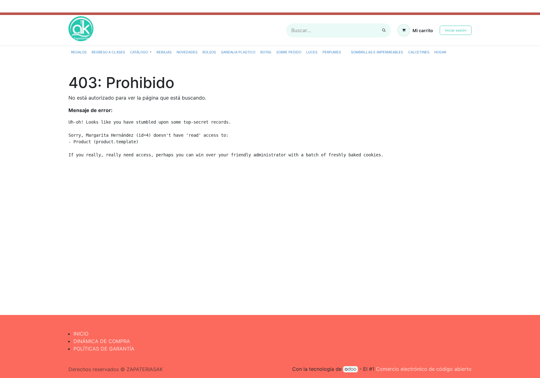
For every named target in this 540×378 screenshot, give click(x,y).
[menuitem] (78, 52)
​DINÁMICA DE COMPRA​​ (101, 341)
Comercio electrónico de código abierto (424, 369)
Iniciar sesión (455, 30)
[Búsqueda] (384, 30)
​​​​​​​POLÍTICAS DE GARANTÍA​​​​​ (103, 349)
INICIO (80, 334)
